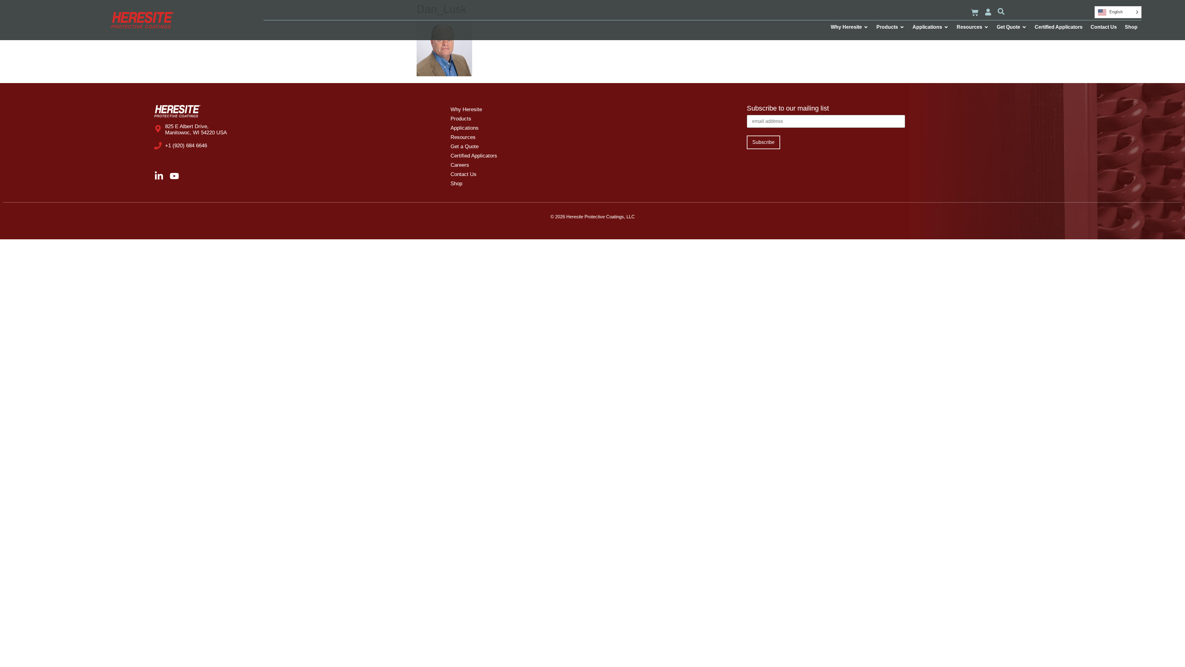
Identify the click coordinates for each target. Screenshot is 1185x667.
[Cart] (975, 12)
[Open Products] (902, 27)
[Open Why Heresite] (865, 27)
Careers (460, 165)
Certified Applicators (474, 156)
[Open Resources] (986, 27)
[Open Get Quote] (1024, 27)
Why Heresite (466, 109)
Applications (465, 128)
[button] (1001, 11)
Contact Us (463, 174)
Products (461, 119)
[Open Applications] (946, 27)
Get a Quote (465, 146)
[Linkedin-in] (159, 176)
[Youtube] (174, 176)
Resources (463, 137)
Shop (456, 184)
